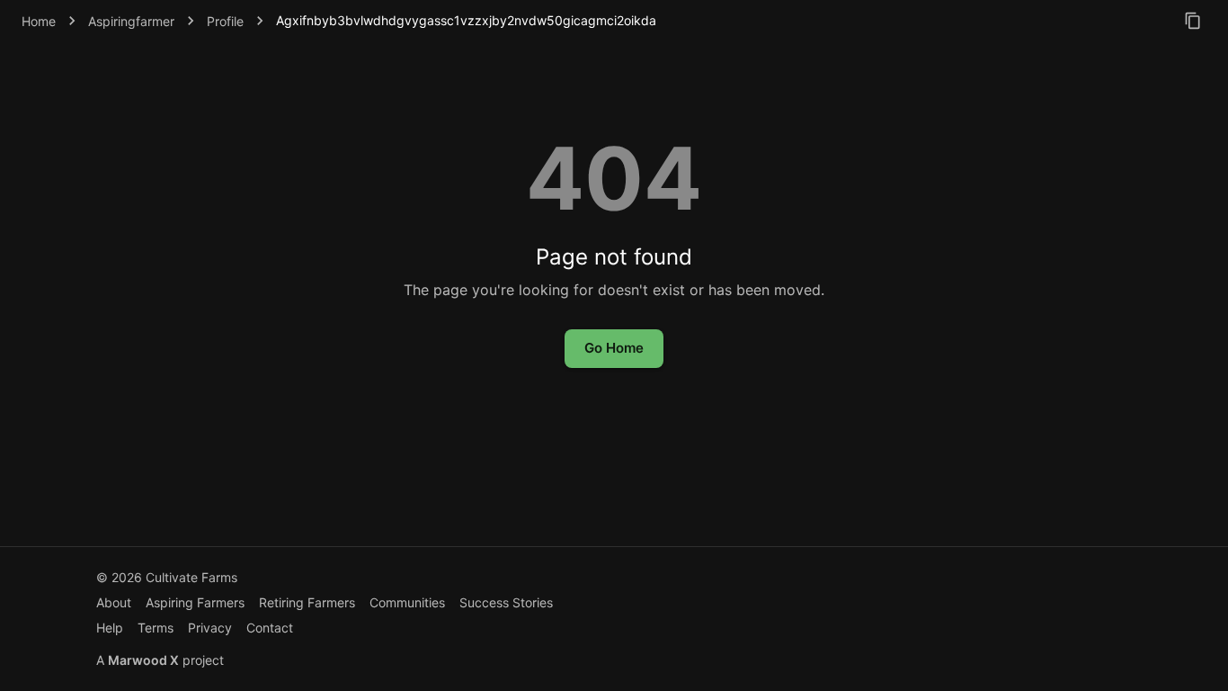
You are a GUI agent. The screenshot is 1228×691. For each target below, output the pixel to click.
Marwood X (143, 660)
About (113, 602)
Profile (225, 21)
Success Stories (506, 602)
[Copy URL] (1192, 20)
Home (39, 21)
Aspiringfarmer (131, 21)
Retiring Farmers (307, 602)
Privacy (210, 627)
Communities (407, 602)
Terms (156, 627)
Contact (269, 627)
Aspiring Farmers (195, 602)
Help (109, 627)
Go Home (614, 347)
